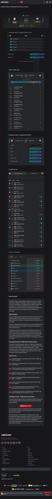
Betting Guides (6, 463)
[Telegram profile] (17, 443)
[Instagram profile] (11, 443)
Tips (3, 457)
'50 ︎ (11, 39)
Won (12, 148)
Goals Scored (13, 158)
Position (12, 145)
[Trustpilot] (8, 485)
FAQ (29, 451)
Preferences (47, 494)
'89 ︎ (11, 50)
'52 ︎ (11, 41)
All (10, 180)
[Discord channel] (19, 443)
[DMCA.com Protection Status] (30, 485)
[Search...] (44, 2)
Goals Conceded (14, 161)
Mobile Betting (6, 459)
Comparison (5, 455)
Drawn (12, 151)
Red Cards (10, 57)
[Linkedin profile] (14, 443)
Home (13, 180)
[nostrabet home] (6, 435)
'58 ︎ (11, 44)
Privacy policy (31, 461)
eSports (4, 461)
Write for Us (31, 457)
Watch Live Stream (26, 406)
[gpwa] (14, 485)
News (29, 449)
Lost (11, 154)
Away (18, 180)
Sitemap (30, 463)
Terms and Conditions (33, 459)
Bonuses (5, 449)
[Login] (47, 2)
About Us (30, 455)
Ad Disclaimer (31, 465)
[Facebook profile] (2, 443)
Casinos (4, 453)
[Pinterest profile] (8, 443)
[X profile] (5, 443)
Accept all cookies (47, 492)
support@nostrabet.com (7, 479)
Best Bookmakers (7, 451)
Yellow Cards (11, 54)
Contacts (30, 453)
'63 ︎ (11, 47)
